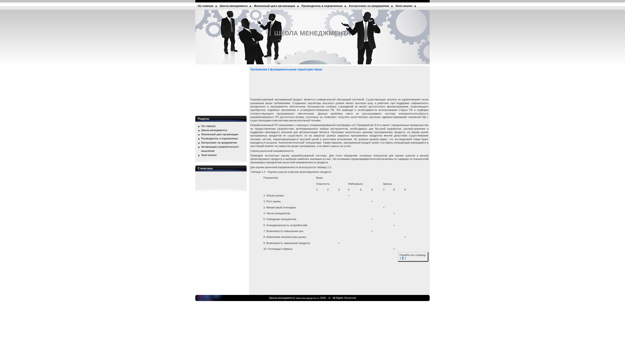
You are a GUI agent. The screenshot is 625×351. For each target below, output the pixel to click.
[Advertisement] (221, 90)
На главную (205, 5)
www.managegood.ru (307, 298)
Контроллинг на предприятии (369, 5)
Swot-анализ (404, 5)
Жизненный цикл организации (274, 5)
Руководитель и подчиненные (322, 5)
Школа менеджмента (234, 5)
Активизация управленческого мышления (220, 148)
